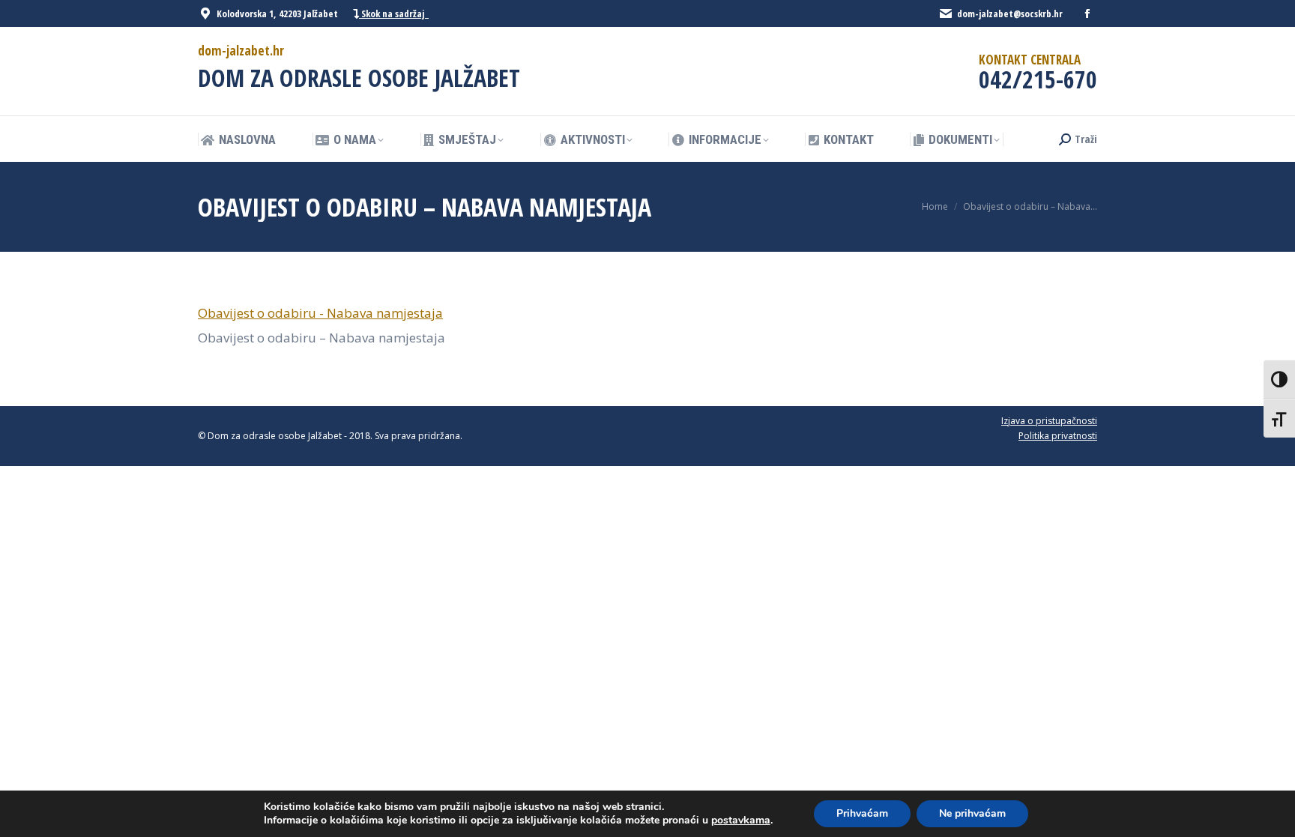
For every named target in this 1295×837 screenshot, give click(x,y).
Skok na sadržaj (394, 13)
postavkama (740, 820)
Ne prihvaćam (972, 813)
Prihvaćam (862, 813)
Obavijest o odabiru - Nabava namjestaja (320, 312)
